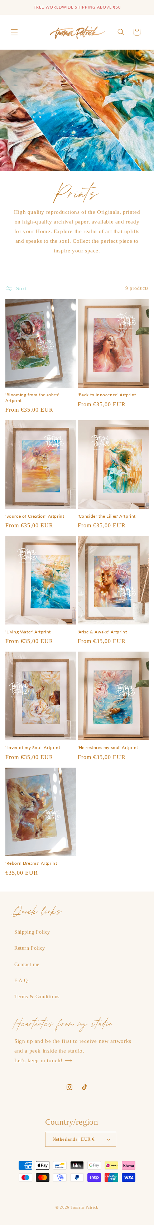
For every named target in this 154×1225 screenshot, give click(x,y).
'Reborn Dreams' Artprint (31, 863)
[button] (14, 32)
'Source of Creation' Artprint (34, 516)
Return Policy (29, 948)
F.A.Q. (22, 980)
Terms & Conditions (36, 996)
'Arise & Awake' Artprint (102, 631)
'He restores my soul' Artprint (108, 747)
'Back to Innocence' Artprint (107, 394)
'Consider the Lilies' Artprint (107, 516)
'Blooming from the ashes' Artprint (32, 397)
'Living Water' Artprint (28, 631)
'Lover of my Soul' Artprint (32, 747)
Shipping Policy (32, 932)
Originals (108, 212)
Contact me (26, 964)
